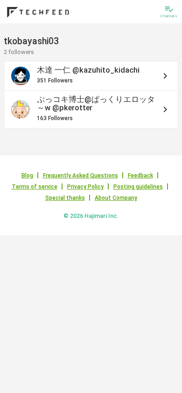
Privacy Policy (85, 186)
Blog (27, 175)
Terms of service (34, 186)
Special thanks (65, 198)
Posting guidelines (138, 186)
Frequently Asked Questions (80, 175)
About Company (116, 198)
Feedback (140, 175)
